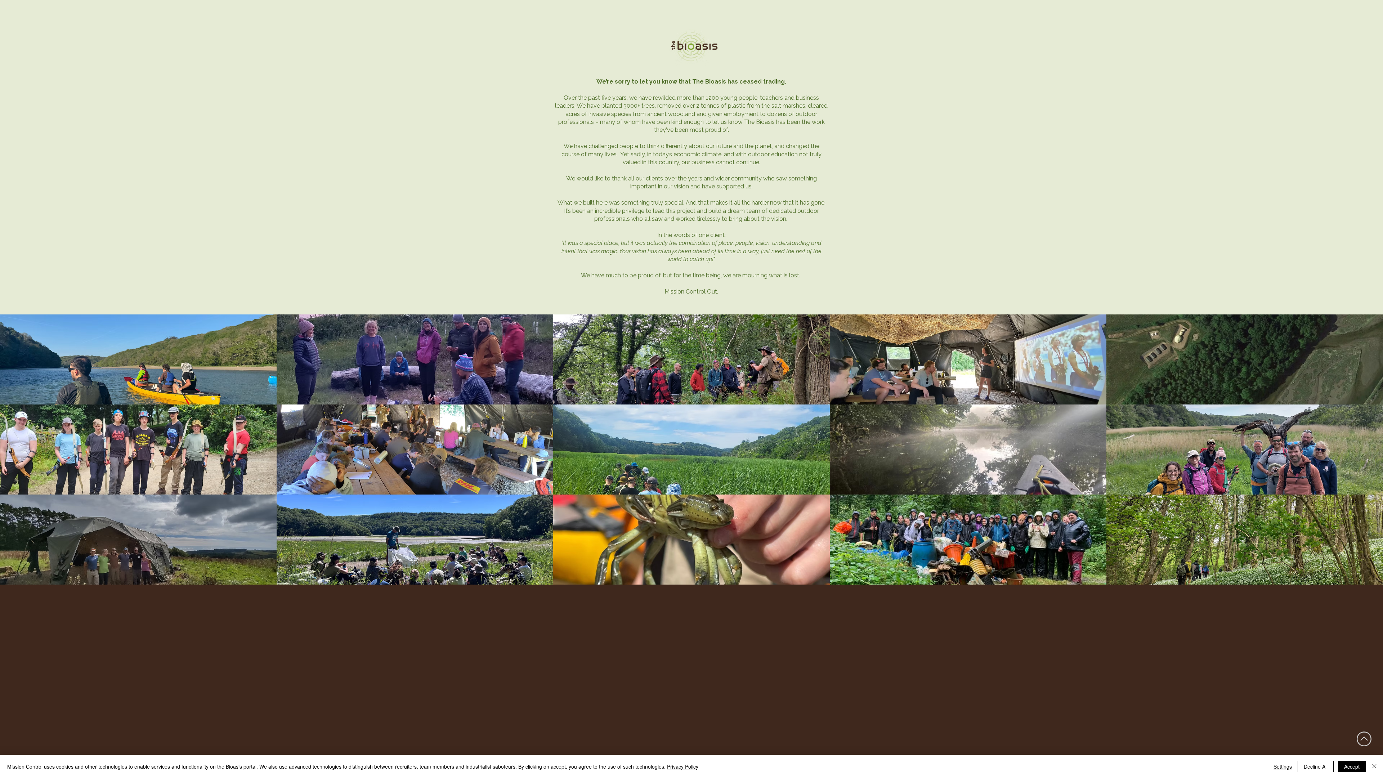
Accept (1352, 766)
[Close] (1374, 766)
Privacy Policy (682, 766)
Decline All (1316, 766)
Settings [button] (1283, 766)
